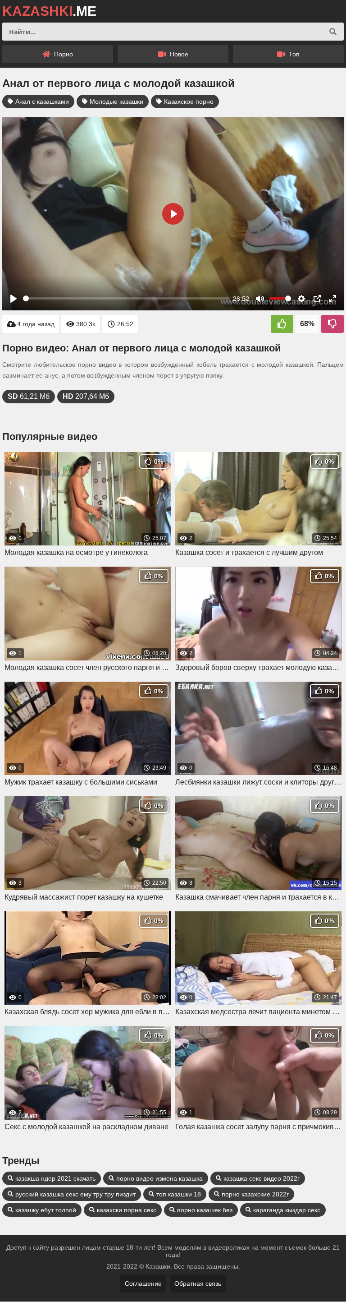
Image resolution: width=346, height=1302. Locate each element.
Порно (62, 54)
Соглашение (143, 1283)
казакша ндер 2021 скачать (55, 1178)
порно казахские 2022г (255, 1194)
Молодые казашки (116, 101)
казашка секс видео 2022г (261, 1178)
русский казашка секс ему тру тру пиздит (75, 1194)
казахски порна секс (126, 1210)
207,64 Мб (86, 396)
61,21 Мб (29, 396)
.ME (49, 11)
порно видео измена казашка (159, 1178)
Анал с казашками (42, 101)
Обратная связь (197, 1283)
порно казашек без (204, 1210)
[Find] (333, 32)
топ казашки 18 (178, 1194)
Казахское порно (189, 101)
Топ (293, 54)
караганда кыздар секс (286, 1210)
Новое (178, 54)
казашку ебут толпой (45, 1210)
